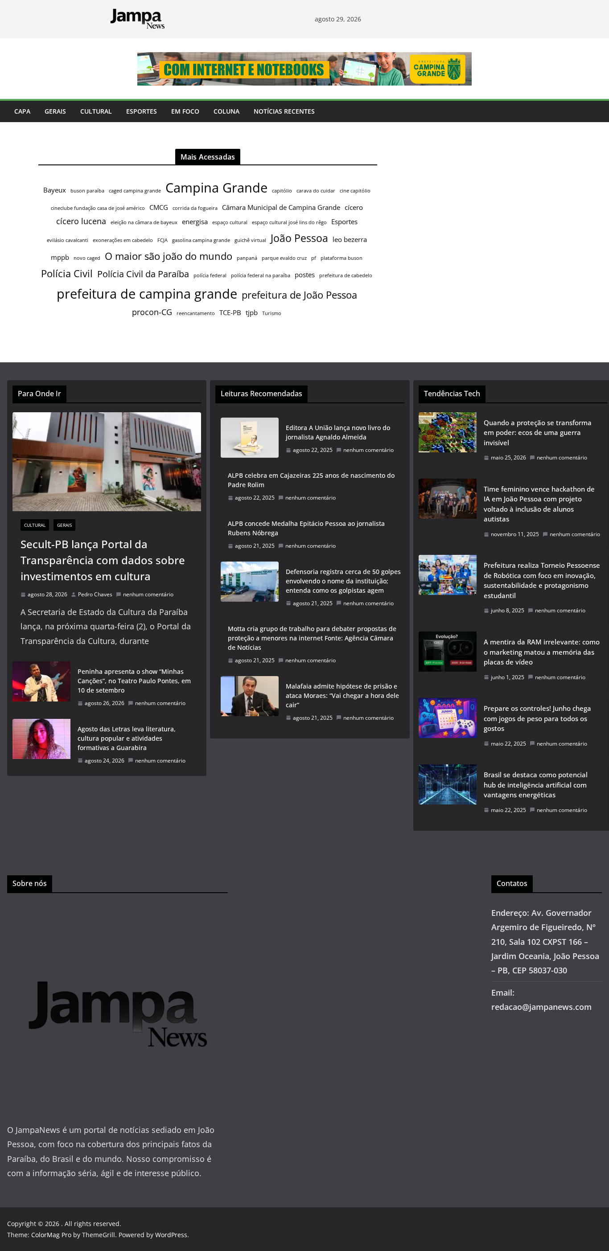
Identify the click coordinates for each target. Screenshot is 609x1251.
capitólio (282, 191)
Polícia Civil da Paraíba (143, 274)
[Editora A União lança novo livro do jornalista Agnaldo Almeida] (250, 439)
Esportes (141, 111)
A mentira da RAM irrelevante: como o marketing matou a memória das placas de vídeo (542, 651)
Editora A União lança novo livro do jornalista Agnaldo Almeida (338, 432)
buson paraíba (87, 191)
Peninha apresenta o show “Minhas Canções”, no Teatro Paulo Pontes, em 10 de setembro (134, 680)
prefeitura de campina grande (147, 293)
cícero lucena (81, 221)
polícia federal (209, 275)
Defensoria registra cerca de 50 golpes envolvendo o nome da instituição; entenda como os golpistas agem (343, 581)
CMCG (158, 207)
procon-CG (152, 312)
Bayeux (54, 189)
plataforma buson (341, 258)
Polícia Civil (67, 273)
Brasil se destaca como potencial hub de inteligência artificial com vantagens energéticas (536, 784)
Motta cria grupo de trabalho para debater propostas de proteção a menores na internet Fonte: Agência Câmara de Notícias (312, 638)
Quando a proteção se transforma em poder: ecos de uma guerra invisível (538, 432)
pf (313, 258)
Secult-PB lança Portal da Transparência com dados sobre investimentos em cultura (103, 560)
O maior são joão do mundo (168, 256)
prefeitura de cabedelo (345, 275)
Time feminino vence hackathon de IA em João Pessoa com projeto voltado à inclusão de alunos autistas (539, 504)
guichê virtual (250, 240)
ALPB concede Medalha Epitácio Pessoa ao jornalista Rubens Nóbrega (306, 528)
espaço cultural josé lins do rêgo (289, 222)
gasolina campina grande (201, 240)
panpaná (247, 258)
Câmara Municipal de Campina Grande (281, 207)
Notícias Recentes (284, 111)
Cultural (96, 111)
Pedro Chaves (95, 594)
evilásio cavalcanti (67, 240)
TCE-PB (230, 312)
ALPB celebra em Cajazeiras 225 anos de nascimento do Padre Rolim (311, 480)
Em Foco (185, 111)
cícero (354, 207)
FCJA (162, 240)
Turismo (271, 313)
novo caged (87, 258)
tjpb (252, 312)
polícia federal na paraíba (260, 275)
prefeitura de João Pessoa (299, 294)
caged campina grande (135, 191)
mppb (60, 257)
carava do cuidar (315, 191)
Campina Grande (216, 188)
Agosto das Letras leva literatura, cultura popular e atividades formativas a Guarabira (127, 738)
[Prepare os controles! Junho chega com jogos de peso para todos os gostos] (448, 728)
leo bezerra (350, 239)
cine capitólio (355, 191)
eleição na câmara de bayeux (144, 222)
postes (305, 274)
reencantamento (196, 313)
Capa (22, 111)
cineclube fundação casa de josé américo (98, 208)
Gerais (55, 111)
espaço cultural (229, 222)
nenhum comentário (148, 594)
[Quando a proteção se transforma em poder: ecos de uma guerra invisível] (448, 442)
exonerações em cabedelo (123, 240)
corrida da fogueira (195, 208)
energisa (195, 221)
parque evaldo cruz (284, 258)
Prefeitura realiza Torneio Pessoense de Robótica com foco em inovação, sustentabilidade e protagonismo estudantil (542, 580)
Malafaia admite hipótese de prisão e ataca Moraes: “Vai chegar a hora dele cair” (342, 695)
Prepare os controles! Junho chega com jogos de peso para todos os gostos (537, 718)
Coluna (226, 111)
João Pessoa (299, 238)
